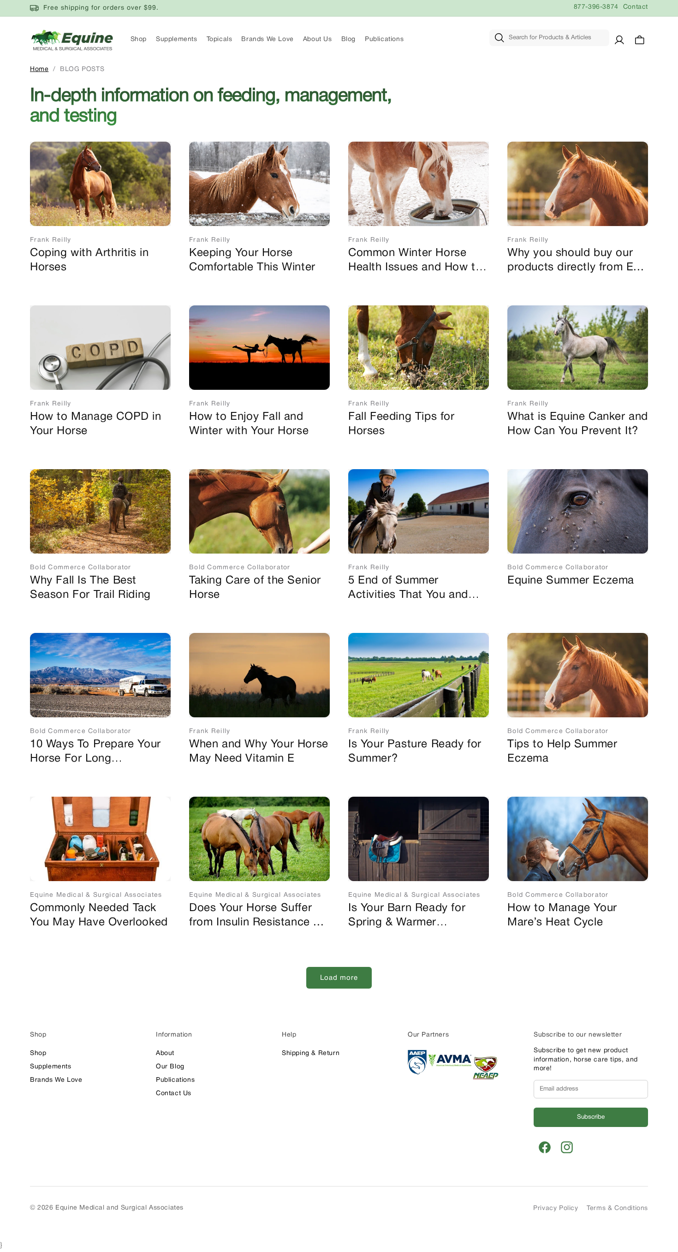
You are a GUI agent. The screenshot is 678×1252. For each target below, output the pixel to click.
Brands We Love (56, 1080)
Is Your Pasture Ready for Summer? (415, 751)
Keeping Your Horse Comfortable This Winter (252, 260)
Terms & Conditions (617, 1208)
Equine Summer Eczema (570, 581)
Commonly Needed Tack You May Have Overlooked (99, 915)
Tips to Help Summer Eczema (562, 751)
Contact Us (173, 1094)
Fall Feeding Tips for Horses (401, 424)
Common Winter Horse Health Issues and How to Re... (415, 261)
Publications (175, 1080)
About (165, 1053)
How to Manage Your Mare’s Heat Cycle (562, 915)
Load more (339, 978)
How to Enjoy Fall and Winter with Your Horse (249, 424)
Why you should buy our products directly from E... (575, 260)
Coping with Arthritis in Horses (89, 260)
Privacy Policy (555, 1208)
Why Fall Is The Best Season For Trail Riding (90, 588)
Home (39, 69)
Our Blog (170, 1067)
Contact (635, 7)
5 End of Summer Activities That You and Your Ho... (408, 589)
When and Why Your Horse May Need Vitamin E (258, 751)
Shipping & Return (310, 1053)
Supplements (50, 1067)
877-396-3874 (596, 7)
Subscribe (591, 1117)
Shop (38, 1053)
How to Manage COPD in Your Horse (95, 424)
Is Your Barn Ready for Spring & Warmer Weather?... (406, 916)
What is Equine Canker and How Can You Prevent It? (577, 424)
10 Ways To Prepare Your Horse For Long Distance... (95, 752)
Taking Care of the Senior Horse (255, 588)
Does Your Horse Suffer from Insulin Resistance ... (256, 915)
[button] (640, 40)
